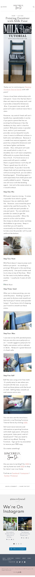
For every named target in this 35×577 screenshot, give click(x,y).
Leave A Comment (11, 486)
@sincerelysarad (17, 498)
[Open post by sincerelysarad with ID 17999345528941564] (25, 523)
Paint (13, 15)
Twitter (7, 476)
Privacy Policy (7, 559)
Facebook (15, 473)
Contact (17, 558)
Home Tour (10, 558)
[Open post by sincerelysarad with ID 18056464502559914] (10, 523)
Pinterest (14, 476)
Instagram (25, 473)
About (24, 558)
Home (29, 558)
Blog (4, 558)
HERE (27, 464)
